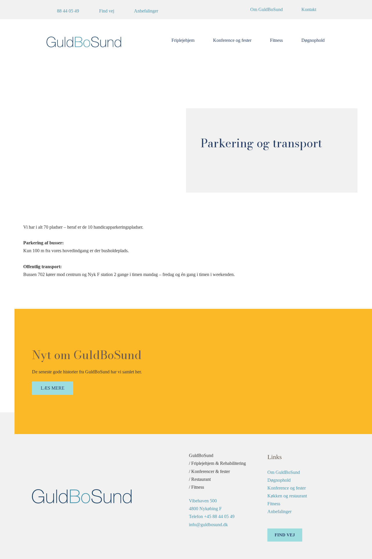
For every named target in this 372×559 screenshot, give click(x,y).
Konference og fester (232, 40)
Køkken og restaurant (287, 495)
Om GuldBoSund (266, 9)
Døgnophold (313, 40)
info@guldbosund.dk (208, 524)
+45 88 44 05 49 (219, 516)
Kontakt (308, 9)
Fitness (276, 40)
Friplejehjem (182, 40)
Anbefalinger (279, 511)
